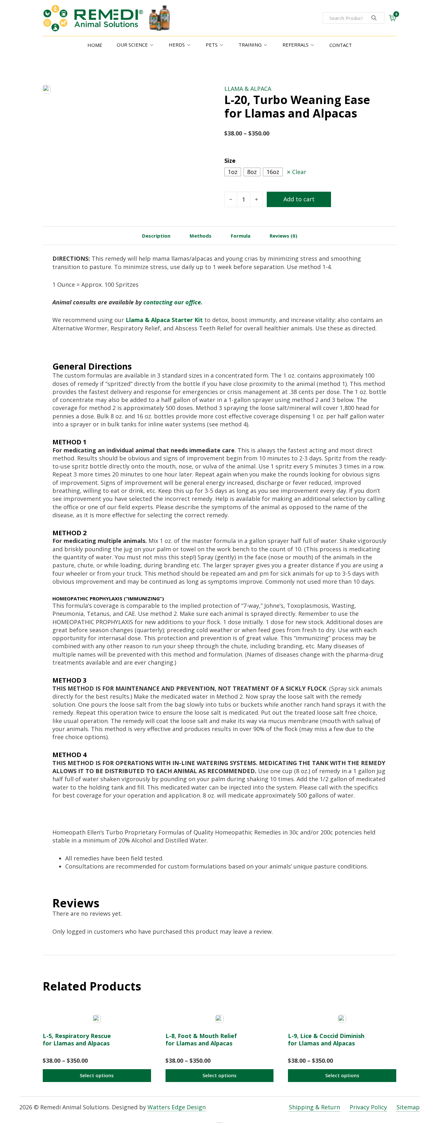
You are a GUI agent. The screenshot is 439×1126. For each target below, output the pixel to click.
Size (230, 160)
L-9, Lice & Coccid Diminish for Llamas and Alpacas (326, 1039)
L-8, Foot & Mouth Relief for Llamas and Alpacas (201, 1039)
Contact (340, 45)
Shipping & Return (314, 1107)
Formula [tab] (240, 235)
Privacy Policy (368, 1107)
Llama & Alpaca (247, 88)
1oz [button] (232, 172)
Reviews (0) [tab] (283, 235)
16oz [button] (272, 172)
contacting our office (172, 302)
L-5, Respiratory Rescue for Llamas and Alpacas (77, 1039)
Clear (299, 172)
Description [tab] (156, 235)
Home (94, 45)
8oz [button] (252, 172)
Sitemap (408, 1107)
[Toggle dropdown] (151, 45)
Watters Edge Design (177, 1107)
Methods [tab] (200, 235)
